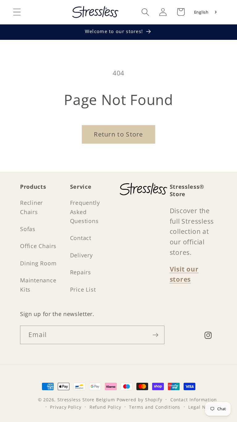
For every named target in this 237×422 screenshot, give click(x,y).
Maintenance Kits (38, 284)
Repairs (80, 272)
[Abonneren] (155, 335)
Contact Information (193, 400)
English (201, 12)
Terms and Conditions (154, 407)
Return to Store (118, 134)
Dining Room (38, 263)
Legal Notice (202, 407)
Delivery (81, 255)
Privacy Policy (65, 407)
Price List (83, 289)
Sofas (27, 229)
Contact (80, 238)
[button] (17, 12)
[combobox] (206, 12)
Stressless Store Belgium (86, 400)
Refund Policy (105, 407)
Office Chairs (38, 246)
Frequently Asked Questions (85, 212)
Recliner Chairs (31, 207)
